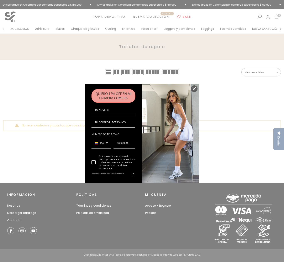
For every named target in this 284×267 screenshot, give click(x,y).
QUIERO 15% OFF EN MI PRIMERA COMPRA (113, 95)
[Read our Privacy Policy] (132, 174)
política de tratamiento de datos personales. (115, 165)
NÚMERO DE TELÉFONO (105, 134)
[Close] (194, 89)
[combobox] (101, 143)
